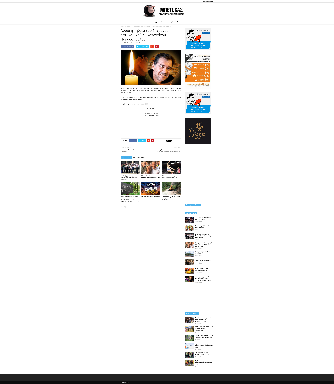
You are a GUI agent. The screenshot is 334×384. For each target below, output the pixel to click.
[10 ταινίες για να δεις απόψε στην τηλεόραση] (189, 220)
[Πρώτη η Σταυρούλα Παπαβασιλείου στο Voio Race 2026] (189, 363)
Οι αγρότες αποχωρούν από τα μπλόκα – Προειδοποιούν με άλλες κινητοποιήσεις (169, 151)
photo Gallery (175, 22)
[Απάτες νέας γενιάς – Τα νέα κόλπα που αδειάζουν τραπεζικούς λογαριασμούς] (189, 279)
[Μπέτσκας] (167, 11)
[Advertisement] (151, 127)
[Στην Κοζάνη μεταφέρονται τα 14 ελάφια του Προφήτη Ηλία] (189, 338)
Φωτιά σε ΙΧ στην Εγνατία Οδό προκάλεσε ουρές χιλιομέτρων (204, 328)
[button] (211, 22)
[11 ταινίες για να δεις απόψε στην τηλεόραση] (189, 262)
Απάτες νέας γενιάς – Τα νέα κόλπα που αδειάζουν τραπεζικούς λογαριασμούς (203, 278)
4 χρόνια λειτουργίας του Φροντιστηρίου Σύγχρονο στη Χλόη (204, 345)
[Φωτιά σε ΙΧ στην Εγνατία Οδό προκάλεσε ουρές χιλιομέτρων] (189, 329)
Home (122, 26)
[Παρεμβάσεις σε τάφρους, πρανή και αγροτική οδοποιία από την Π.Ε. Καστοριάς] (171, 188)
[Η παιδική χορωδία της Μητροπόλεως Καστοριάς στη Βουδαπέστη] (130, 167)
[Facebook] (122, 1)
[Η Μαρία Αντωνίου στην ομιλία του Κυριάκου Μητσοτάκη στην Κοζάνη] (150, 167)
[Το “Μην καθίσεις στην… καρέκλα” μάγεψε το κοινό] (189, 355)
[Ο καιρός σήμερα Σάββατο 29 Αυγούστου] (189, 254)
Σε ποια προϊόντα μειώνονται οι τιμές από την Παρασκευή (134, 151)
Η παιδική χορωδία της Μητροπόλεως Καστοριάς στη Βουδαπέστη (129, 177)
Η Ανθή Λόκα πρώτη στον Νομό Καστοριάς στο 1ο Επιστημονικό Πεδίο (204, 319)
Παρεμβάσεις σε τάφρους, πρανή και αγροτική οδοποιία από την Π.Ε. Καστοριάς (171, 198)
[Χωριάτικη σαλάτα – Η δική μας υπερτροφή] (189, 228)
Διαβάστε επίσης (126, 158)
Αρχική (157, 22)
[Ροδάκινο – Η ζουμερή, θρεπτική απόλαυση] (189, 271)
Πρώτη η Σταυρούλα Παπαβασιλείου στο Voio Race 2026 (204, 362)
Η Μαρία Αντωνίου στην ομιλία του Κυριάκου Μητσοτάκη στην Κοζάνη (204, 244)
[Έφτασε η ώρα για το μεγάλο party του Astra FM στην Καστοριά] (150, 188)
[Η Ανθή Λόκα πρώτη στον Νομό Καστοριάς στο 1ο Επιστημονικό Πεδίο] (189, 320)
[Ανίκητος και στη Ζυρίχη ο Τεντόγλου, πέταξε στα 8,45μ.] (171, 167)
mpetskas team (126, 42)
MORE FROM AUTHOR (139, 158)
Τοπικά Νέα (165, 22)
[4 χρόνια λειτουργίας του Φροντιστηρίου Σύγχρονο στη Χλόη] (189, 346)
